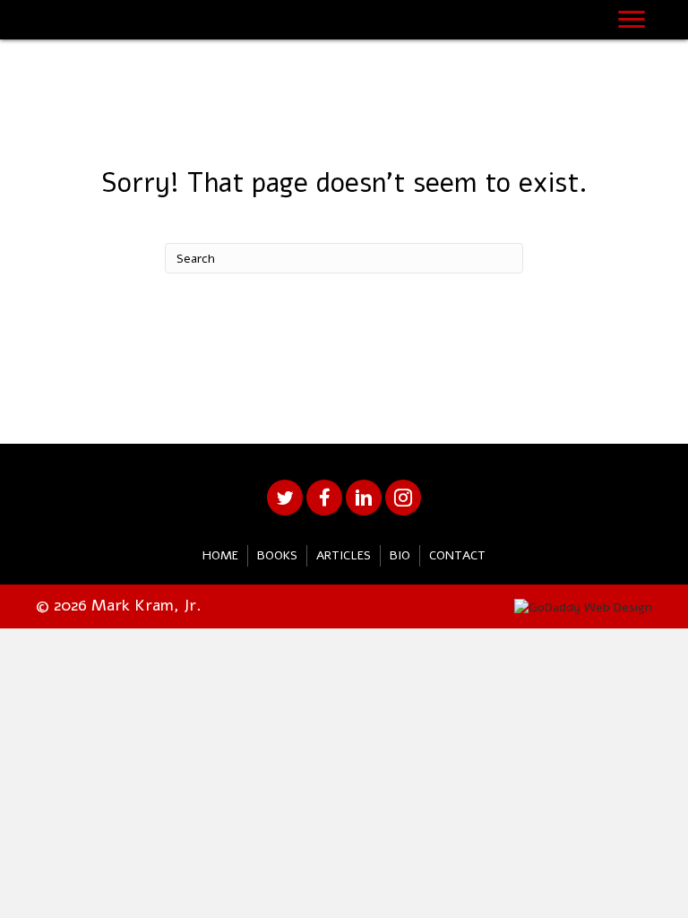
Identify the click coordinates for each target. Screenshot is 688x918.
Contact (457, 555)
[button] (285, 497)
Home (220, 555)
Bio (400, 555)
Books (277, 555)
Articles (343, 555)
